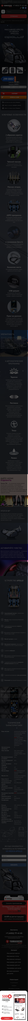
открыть (6, 1018)
